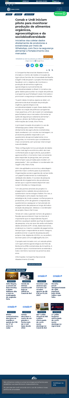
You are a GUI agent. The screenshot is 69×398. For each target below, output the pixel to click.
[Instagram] (9, 5)
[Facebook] (6, 5)
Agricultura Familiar (34, 264)
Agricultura (29, 14)
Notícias (18, 14)
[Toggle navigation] (59, 9)
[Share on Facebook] (28, 65)
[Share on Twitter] (32, 65)
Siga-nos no (30, 61)
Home (9, 14)
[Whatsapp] (12, 5)
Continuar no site (58, 384)
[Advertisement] (34, 349)
